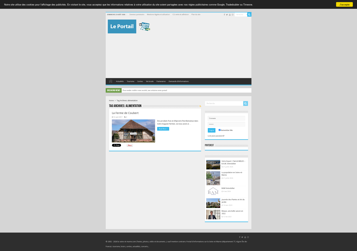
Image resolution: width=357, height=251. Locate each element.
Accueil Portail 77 (110, 81)
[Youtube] (230, 14)
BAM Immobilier (228, 188)
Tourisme (130, 81)
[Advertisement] (178, 54)
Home (111, 100)
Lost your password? (216, 136)
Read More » (163, 129)
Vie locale (150, 81)
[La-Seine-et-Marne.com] (129, 26)
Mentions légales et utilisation (158, 15)
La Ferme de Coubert (125, 113)
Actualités (120, 81)
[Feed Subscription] (200, 106)
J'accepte (344, 4)
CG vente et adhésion (181, 15)
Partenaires (161, 81)
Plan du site (195, 15)
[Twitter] (227, 14)
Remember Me (226, 130)
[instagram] (232, 14)
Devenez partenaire (137, 15)
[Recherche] (249, 14)
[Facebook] (224, 14)
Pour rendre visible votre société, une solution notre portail (145, 90)
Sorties (140, 81)
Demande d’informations (179, 81)
